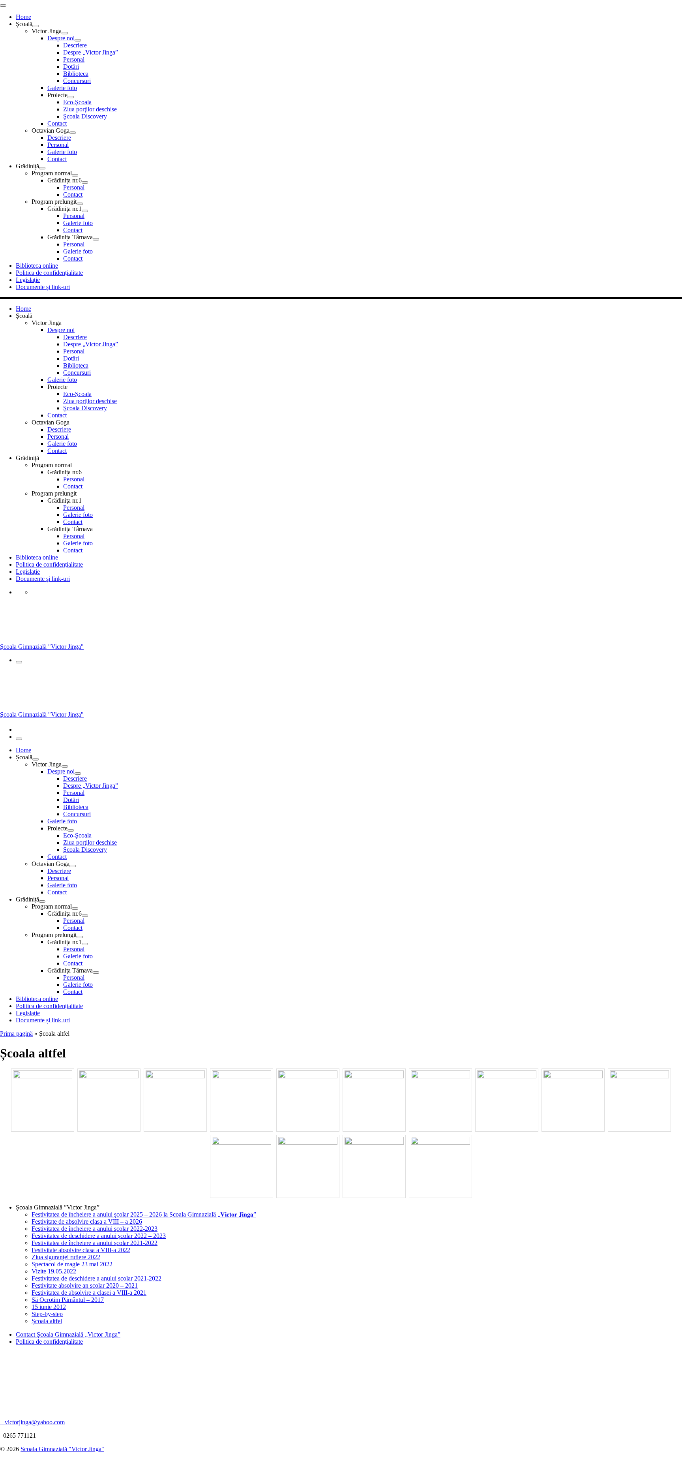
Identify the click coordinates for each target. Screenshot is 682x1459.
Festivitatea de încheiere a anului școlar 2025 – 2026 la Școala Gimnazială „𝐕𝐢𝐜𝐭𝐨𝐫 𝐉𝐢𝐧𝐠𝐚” (144, 1214)
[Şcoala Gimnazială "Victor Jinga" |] (29, 639)
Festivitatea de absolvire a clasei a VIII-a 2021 (89, 1292)
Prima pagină (16, 1033)
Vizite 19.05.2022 (54, 1271)
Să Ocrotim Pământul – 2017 (68, 1299)
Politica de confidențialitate (49, 1341)
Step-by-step (47, 1314)
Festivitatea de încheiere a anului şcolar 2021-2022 (94, 1242)
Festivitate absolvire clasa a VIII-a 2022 (81, 1250)
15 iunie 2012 (49, 1306)
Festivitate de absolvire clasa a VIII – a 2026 (87, 1221)
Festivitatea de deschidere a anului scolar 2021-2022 (96, 1278)
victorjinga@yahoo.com (32, 1422)
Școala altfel (47, 1321)
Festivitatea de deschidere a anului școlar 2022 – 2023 (99, 1235)
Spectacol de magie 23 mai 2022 (72, 1264)
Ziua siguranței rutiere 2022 (66, 1257)
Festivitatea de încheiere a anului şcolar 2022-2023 (94, 1228)
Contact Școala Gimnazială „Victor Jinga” (68, 1334)
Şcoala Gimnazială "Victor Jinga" (62, 1449)
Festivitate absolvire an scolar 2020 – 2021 (85, 1285)
